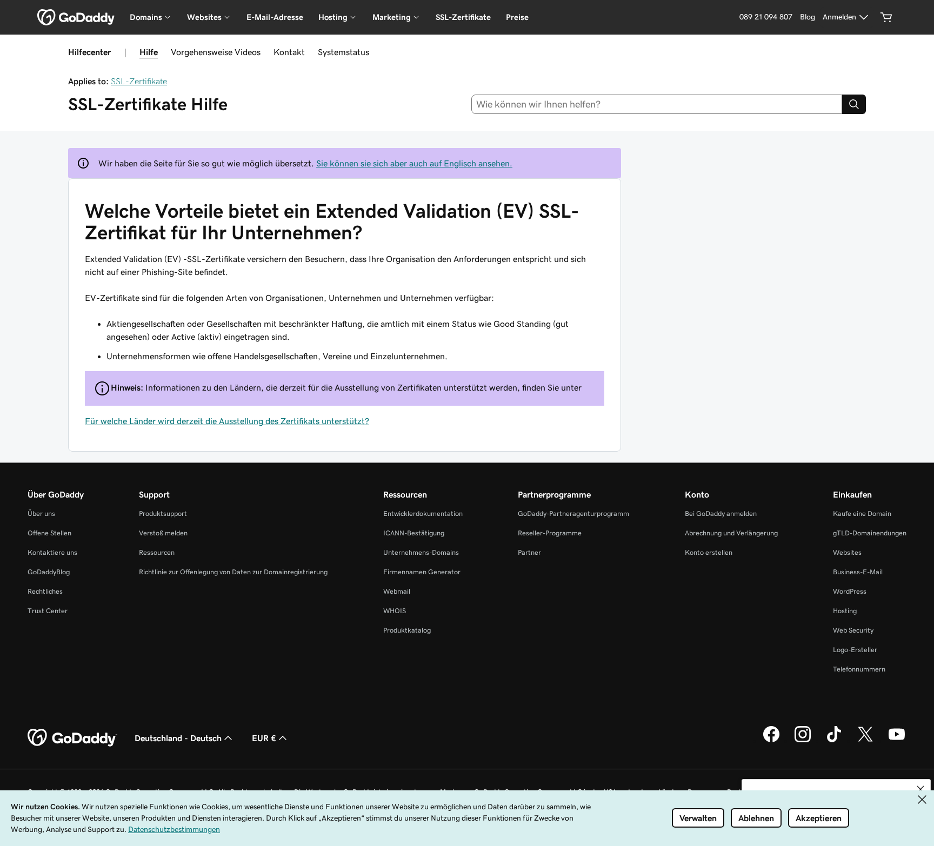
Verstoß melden (163, 532)
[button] (920, 789)
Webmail (396, 591)
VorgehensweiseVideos (216, 52)
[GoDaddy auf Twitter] (865, 740)
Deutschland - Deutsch (178, 738)
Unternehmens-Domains (421, 552)
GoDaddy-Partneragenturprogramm (573, 513)
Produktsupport (163, 513)
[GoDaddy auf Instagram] (802, 740)
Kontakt (289, 52)
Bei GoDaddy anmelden (721, 513)
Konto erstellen (708, 552)
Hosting (845, 610)
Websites (847, 552)
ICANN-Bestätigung (413, 532)
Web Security (853, 630)
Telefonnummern (859, 669)
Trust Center (48, 610)
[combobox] (657, 104)
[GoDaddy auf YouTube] (896, 740)
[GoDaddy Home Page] (72, 738)
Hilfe (148, 52)
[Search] (854, 104)
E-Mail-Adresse (274, 17)
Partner (529, 552)
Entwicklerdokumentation (423, 513)
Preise (517, 17)
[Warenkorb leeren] (886, 17)
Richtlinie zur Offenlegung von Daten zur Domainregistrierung (233, 571)
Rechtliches (45, 591)
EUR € (264, 738)
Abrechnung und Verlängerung (731, 532)
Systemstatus (343, 52)
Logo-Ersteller (855, 649)
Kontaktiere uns (52, 552)
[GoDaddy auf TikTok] (834, 740)
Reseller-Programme (550, 532)
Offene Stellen (49, 532)
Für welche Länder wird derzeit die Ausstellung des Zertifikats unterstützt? (227, 421)
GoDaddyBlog (49, 571)
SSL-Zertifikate (463, 17)
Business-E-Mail (858, 571)
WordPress (849, 591)
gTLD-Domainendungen (869, 532)
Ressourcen (157, 552)
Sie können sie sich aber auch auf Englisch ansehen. (414, 163)
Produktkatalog (407, 630)
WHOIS (394, 610)
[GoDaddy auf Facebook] (771, 740)
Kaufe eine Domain (862, 513)
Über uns (41, 513)
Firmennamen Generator (422, 571)
